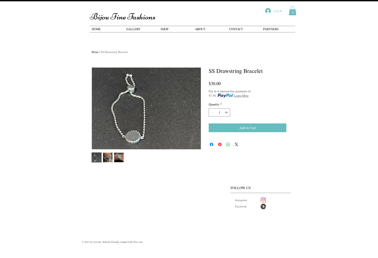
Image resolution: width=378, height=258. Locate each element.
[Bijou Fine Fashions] (263, 206)
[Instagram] (263, 200)
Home (95, 52)
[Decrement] (212, 112)
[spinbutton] (219, 112)
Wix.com (138, 242)
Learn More (241, 95)
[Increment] (226, 112)
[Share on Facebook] (211, 144)
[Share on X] (236, 144)
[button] (292, 10)
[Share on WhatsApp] (228, 144)
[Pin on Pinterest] (219, 144)
